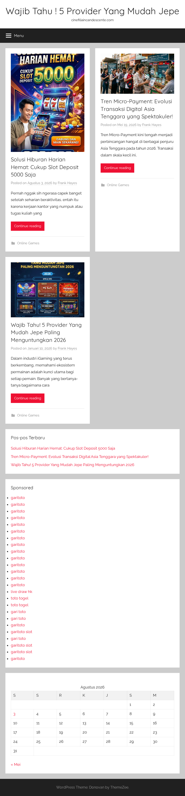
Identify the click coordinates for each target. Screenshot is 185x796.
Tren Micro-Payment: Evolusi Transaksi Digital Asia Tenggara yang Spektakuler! (137, 109)
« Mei (16, 764)
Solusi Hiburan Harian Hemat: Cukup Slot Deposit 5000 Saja (45, 167)
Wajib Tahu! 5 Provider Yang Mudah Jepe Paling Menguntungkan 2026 (46, 332)
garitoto (18, 497)
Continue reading (27, 226)
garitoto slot (21, 631)
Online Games (28, 243)
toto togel (19, 598)
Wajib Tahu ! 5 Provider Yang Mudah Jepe (92, 10)
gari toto (18, 611)
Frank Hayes (67, 183)
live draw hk (21, 591)
